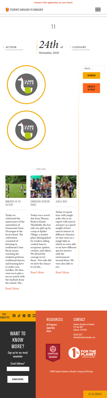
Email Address (18, 363)
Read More (12, 288)
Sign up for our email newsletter (18, 354)
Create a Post (91, 88)
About (49, 331)
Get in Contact (95, 394)
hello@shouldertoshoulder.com (84, 337)
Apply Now (51, 327)
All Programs (52, 324)
